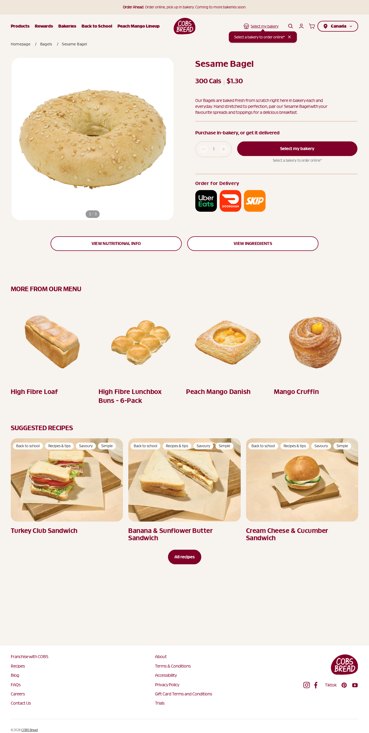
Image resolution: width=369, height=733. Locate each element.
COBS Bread (29, 730)
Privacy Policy (167, 684)
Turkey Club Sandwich (44, 530)
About (161, 656)
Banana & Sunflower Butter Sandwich (170, 534)
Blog (15, 675)
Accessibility (166, 675)
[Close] (289, 37)
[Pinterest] (344, 685)
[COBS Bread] (184, 26)
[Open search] (290, 26)
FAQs (16, 684)
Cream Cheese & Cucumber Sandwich (287, 534)
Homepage (21, 44)
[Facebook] (317, 685)
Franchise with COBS (29, 656)
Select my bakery (297, 148)
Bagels (46, 44)
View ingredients (253, 243)
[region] (93, 139)
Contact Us (21, 703)
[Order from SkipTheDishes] (255, 201)
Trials (160, 703)
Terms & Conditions (173, 666)
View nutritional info (116, 243)
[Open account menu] (301, 26)
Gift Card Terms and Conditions (183, 693)
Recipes (18, 666)
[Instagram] (306, 685)
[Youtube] (355, 685)
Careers (18, 693)
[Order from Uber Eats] (206, 201)
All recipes (185, 556)
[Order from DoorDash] (230, 201)
